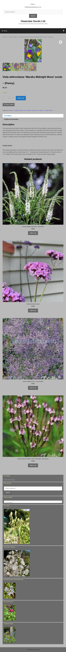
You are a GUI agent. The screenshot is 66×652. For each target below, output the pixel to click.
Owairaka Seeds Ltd (33, 21)
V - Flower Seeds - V (13, 37)
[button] (60, 42)
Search (33, 16)
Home (4, 37)
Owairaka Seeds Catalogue (9, 479)
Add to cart (21, 98)
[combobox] (33, 502)
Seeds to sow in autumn (25, 110)
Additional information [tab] (11, 119)
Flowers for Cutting (13, 110)
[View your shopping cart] (63, 30)
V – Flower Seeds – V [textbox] (32, 502)
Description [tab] (8, 115)
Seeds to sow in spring (37, 110)
